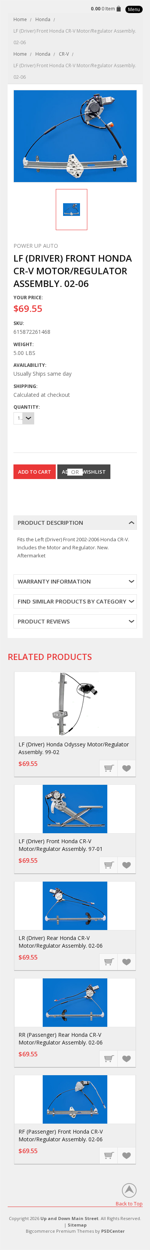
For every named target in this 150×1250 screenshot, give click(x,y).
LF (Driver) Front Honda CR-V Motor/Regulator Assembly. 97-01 (60, 844)
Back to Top (129, 1203)
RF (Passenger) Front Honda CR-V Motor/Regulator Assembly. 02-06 (60, 1135)
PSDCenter (113, 1231)
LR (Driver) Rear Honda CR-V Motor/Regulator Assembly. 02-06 (60, 941)
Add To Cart (108, 768)
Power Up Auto (35, 245)
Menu (134, 9)
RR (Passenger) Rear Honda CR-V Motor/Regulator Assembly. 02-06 (60, 1038)
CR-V (64, 54)
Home (20, 19)
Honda (42, 19)
